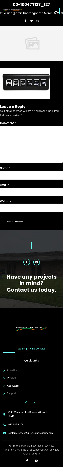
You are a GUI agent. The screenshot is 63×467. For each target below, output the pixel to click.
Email (4, 185)
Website (5, 201)
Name (5, 168)
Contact (31, 402)
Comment (8, 123)
